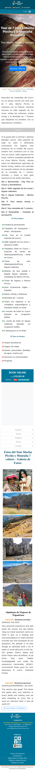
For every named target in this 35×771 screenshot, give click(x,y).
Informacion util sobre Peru (17, 758)
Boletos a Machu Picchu (17, 760)
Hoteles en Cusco (17, 763)
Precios (18, 442)
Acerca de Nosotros (17, 753)
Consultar (18, 446)
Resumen (18, 130)
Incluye (18, 434)
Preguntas (18, 438)
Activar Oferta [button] (17, 68)
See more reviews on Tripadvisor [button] (14, 708)
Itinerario (18, 430)
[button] (25, 12)
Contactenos (17, 756)
